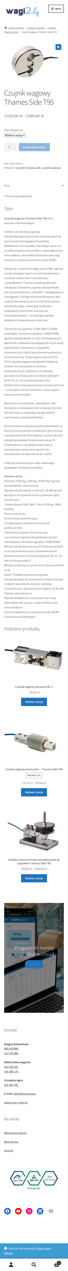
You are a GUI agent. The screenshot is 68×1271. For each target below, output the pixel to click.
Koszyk (8, 1150)
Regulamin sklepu (15, 1133)
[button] (58, 47)
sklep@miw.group (24, 1093)
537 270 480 (11, 1053)
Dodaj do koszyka (34, 147)
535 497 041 (11, 1085)
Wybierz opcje (34, 701)
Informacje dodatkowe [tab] (18, 196)
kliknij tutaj (44, 1248)
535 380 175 (11, 1071)
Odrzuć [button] (8, 1253)
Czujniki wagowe (36, 27)
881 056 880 (11, 1048)
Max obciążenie (13, 130)
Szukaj (34, 1265)
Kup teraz (34, 964)
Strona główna (16, 27)
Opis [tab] (7, 185)
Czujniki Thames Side (28, 167)
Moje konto (11, 1142)
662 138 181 (11, 1067)
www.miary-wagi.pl (16, 1102)
